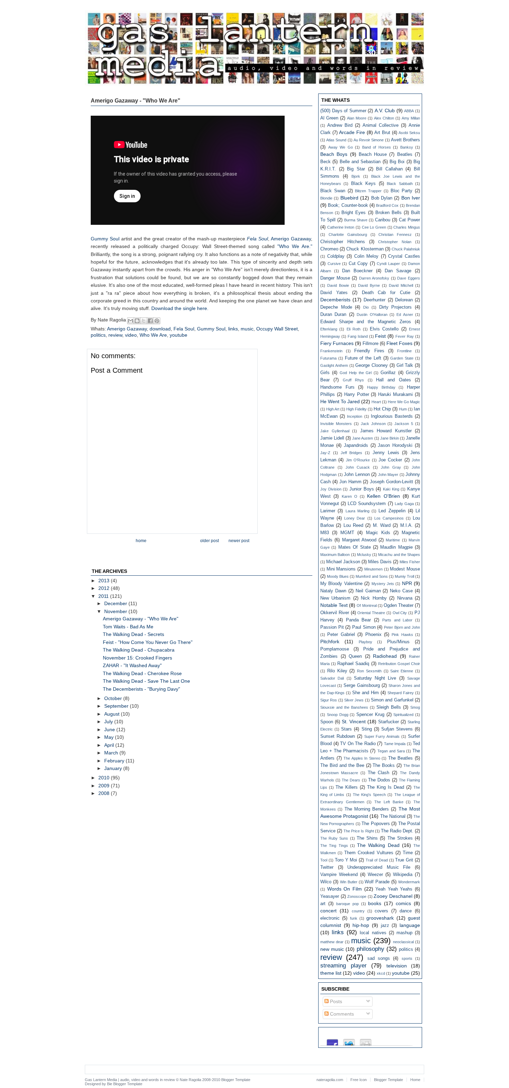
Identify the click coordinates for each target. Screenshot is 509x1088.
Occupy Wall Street (277, 328)
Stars (346, 729)
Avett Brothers (405, 140)
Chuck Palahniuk (406, 249)
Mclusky (364, 554)
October (113, 698)
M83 (324, 532)
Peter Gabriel (341, 634)
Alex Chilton (384, 118)
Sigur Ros (328, 700)
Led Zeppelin (391, 510)
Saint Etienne (401, 671)
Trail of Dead (377, 860)
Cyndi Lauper (388, 264)
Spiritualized (403, 715)
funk (353, 918)
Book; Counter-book (348, 205)
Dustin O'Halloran (372, 314)
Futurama (328, 358)
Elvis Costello (384, 329)
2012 (104, 588)
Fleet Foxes (399, 343)
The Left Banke (388, 802)
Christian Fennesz (395, 234)
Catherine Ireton (341, 227)
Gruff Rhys (353, 380)
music (247, 328)
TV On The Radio (358, 743)
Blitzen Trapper (368, 191)
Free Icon (358, 1080)
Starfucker (388, 721)
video (131, 335)
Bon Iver (410, 198)
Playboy (365, 642)
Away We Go (340, 147)
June (110, 729)
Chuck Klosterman (364, 249)
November (116, 611)
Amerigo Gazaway (291, 238)
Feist (380, 336)
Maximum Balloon (335, 554)
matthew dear (331, 942)
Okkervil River (334, 612)
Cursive (334, 264)
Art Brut (382, 132)
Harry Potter (356, 394)
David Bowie (338, 285)
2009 (104, 785)
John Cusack (358, 467)
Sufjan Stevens (397, 729)
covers (381, 911)
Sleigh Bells (388, 707)
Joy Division (330, 489)
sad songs (378, 958)
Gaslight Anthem (334, 365)
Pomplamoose (334, 649)
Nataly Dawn (333, 591)
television (396, 965)
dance (406, 911)
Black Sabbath (399, 184)
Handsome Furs (337, 387)
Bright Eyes (353, 212)
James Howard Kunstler (386, 430)
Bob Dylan (381, 198)
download (160, 328)
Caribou (382, 220)
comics (403, 903)
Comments (341, 1014)
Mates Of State (354, 547)
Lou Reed (353, 525)
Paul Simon (364, 627)
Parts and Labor (397, 620)
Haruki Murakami (395, 394)
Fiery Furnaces (337, 343)
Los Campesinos (389, 518)
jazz (385, 925)
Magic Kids (378, 532)
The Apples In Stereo (361, 758)
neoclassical (403, 942)
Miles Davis (380, 561)
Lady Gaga (404, 504)
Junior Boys (361, 489)
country (358, 911)
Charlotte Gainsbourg (348, 234)
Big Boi (397, 161)
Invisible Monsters (336, 424)
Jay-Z (325, 453)
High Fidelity (356, 409)
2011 (104, 596)
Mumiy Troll (404, 576)
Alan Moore (356, 118)
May (109, 737)
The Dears (351, 780)
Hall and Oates (393, 380)
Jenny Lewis (386, 452)
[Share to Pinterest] (156, 320)
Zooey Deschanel (393, 896)
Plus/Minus (398, 641)
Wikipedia (402, 874)
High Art (332, 409)
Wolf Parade (377, 881)
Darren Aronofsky (374, 278)
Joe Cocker (390, 460)
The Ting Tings (334, 845)
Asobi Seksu (409, 133)
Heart (376, 402)
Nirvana (404, 598)
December (116, 603)
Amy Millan (411, 118)
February (115, 760)
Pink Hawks (402, 635)
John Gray (391, 467)
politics (98, 335)
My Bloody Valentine (341, 583)
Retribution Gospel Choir (399, 664)
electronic (330, 918)
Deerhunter (374, 300)
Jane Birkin (389, 438)
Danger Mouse (335, 278)
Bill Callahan (389, 169)
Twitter (326, 867)
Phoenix (373, 634)
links (233, 328)
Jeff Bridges (352, 453)
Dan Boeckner (357, 270)
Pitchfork (329, 641)
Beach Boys (333, 154)
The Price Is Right (358, 831)
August (112, 714)
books (374, 903)
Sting (366, 729)
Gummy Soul (105, 238)
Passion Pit (332, 627)
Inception (354, 416)
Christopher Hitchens (342, 241)
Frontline (404, 351)
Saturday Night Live (375, 678)
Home (141, 540)
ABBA (409, 111)
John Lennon (357, 474)
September (117, 706)
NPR (407, 583)
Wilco (325, 881)
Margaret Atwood (359, 540)
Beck (325, 161)
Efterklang (328, 329)
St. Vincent (354, 721)
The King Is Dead (385, 787)
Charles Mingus (406, 227)
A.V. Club (385, 110)
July (109, 721)
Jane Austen (362, 438)
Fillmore (370, 343)
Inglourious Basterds (392, 416)
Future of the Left (363, 358)
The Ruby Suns (334, 838)
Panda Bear (358, 620)
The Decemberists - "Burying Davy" (141, 689)
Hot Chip (382, 409)
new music (332, 949)
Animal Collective (381, 125)
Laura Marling (357, 511)
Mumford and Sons (371, 576)
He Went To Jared (340, 401)
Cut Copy (358, 263)
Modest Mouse (405, 569)
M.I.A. (406, 525)
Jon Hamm (350, 481)
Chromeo (329, 249)
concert (328, 910)
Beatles (404, 154)
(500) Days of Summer (343, 110)
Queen (355, 656)
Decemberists (335, 299)
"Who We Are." (294, 246)
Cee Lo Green (374, 227)
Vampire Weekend (339, 874)
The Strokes (400, 838)
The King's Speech (369, 795)
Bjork (355, 176)
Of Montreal (366, 605)
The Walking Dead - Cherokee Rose (142, 673)
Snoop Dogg (337, 715)
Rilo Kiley (337, 671)
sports (407, 958)
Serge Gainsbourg (361, 685)
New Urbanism (335, 598)
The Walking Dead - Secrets (133, 634)
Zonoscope (356, 896)
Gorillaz (388, 372)
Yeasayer (329, 896)
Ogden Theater (398, 605)
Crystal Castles (404, 256)
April (109, 745)
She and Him (365, 692)
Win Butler (348, 882)
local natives (373, 932)
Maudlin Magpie (396, 547)
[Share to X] (143, 320)
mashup (404, 932)
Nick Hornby (373, 598)
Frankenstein (331, 351)
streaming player (343, 965)
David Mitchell (401, 285)
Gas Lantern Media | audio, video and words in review (130, 1080)
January (113, 768)
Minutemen (373, 569)
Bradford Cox (387, 205)
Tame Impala (395, 744)
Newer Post (239, 540)
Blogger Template (235, 1080)
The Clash (379, 772)
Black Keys (363, 183)
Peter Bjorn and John (402, 627)
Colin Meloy (366, 256)
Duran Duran (333, 314)
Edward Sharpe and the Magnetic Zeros (365, 321)
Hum (403, 409)
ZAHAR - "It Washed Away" (132, 665)
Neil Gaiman (368, 591)
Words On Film (344, 889)
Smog (415, 707)
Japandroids (356, 445)
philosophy (370, 949)
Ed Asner (404, 314)
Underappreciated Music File (378, 867)
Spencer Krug (370, 714)
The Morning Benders (367, 809)
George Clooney (371, 365)
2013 (104, 580)
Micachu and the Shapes (399, 554)
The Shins (367, 838)
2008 (104, 793)
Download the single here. (179, 308)
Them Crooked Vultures (368, 852)
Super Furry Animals (382, 736)
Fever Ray (404, 336)
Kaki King (391, 489)
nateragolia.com (329, 1080)
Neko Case (401, 591)
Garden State (401, 358)
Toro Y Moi (346, 860)
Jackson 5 (403, 424)
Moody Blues (338, 576)
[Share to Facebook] (150, 320)
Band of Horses (376, 147)
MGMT (347, 532)
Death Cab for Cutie (386, 292)
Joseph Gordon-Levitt (391, 481)
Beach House (373, 154)
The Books (384, 765)
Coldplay (336, 256)
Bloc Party (402, 190)
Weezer (375, 874)
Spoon (326, 721)
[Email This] (130, 320)
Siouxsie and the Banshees (344, 707)
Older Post (209, 540)
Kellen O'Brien (383, 496)
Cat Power (409, 220)
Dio (366, 307)
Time (408, 852)
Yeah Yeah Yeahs (393, 889)
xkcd (381, 973)
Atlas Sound (336, 140)
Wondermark (409, 882)
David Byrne (369, 285)
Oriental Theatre (371, 613)
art (322, 903)
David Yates (334, 292)
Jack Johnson (373, 424)
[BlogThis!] (137, 320)
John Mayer (388, 474)
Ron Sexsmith (369, 671)
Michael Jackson (343, 561)
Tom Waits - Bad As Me (128, 626)
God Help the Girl (356, 373)
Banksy (406, 147)
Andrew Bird (339, 125)
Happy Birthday (381, 387)
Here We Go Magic (404, 402)
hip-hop (360, 925)
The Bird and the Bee (342, 765)
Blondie (326, 198)
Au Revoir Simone (369, 140)
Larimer (327, 510)
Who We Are (153, 335)
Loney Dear (354, 518)
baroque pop (347, 904)
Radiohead (385, 656)
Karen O (349, 496)
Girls (325, 372)
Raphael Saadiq (353, 663)
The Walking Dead (378, 845)
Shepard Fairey (400, 693)
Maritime (393, 540)
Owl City (400, 613)
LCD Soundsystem (367, 503)
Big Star (356, 169)
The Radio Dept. (397, 831)
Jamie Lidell (332, 438)
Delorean (404, 300)
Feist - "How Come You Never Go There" (148, 642)
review (115, 335)
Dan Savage (398, 270)
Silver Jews (354, 700)
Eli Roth (353, 329)
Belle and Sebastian (360, 161)
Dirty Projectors (395, 307)
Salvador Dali (332, 678)
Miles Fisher (410, 562)
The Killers (347, 787)
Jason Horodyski (395, 445)
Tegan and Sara (391, 751)
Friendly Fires (369, 350)
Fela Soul (183, 328)
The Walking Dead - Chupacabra (139, 650)
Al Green (329, 118)
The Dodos (379, 780)
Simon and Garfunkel (392, 700)
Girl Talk (404, 365)
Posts (335, 1001)
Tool (323, 860)
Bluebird (349, 198)
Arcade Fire (352, 132)
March (111, 752)
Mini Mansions (341, 569)
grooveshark (380, 918)
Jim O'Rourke (358, 460)
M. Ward (382, 525)
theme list (330, 973)
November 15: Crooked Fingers (137, 658)
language (410, 925)
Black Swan (332, 190)
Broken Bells (388, 212)
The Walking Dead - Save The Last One (146, 681)
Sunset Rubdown (337, 736)
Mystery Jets (383, 584)
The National (392, 816)
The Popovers (375, 823)
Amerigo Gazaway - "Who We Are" (140, 618)
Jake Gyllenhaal (334, 431)
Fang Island (358, 336)
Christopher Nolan (394, 242)
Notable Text (334, 605)
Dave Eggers (408, 278)
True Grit (404, 860)
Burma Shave (355, 220)
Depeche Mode (336, 307)
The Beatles (400, 758)
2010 (104, 777)
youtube (178, 335)
